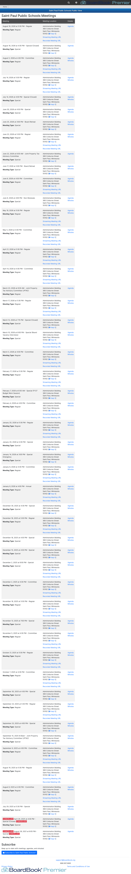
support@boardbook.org (65, 860)
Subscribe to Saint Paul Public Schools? (20, 853)
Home (5, 7)
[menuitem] (69, 2)
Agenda (71, 26)
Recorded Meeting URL (52, 41)
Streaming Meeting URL (52, 37)
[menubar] (65, 2)
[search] (69, 2)
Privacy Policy (7, 866)
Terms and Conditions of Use (78, 866)
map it (53, 34)
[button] (76, 3)
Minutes (71, 61)
